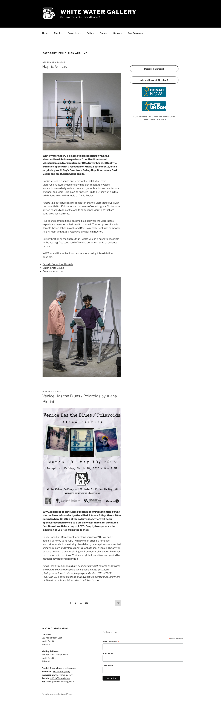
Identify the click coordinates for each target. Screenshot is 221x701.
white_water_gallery (62, 675)
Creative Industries (53, 271)
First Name (108, 653)
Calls (89, 33)
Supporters (73, 33)
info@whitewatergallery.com (62, 668)
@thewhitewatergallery (63, 681)
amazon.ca (102, 576)
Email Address (111, 641)
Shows (116, 33)
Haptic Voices (54, 66)
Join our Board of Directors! (154, 80)
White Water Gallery (98, 12)
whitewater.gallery (61, 671)
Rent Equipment (136, 33)
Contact (104, 33)
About (57, 33)
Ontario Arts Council (54, 267)
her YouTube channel (87, 580)
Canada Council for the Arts (58, 264)
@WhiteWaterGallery (60, 678)
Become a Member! (154, 68)
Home (45, 33)
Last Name (108, 665)
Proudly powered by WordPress (57, 694)
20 (87, 602)
